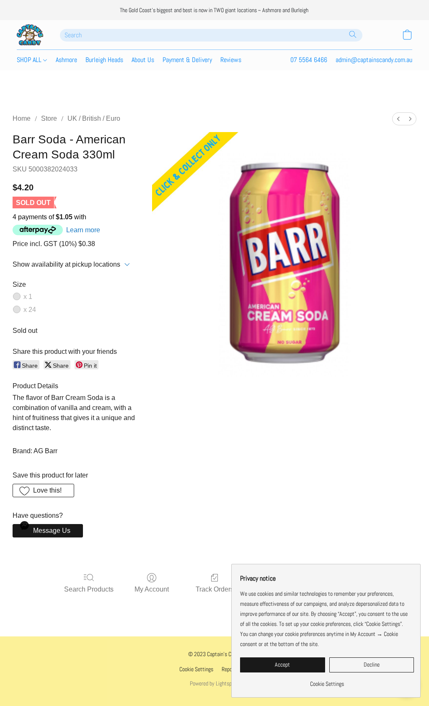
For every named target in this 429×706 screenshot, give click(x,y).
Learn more (83, 230)
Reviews (230, 59)
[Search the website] (352, 34)
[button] (30, 34)
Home (22, 118)
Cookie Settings (196, 669)
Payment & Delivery (187, 59)
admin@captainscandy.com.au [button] (374, 59)
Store (49, 118)
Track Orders (215, 589)
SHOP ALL (30, 59)
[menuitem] (398, 119)
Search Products (89, 589)
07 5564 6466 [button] (308, 59)
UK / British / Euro (93, 118)
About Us (143, 59)
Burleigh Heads (104, 59)
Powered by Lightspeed (214, 683)
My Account (151, 589)
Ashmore (66, 59)
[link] (327, 680)
